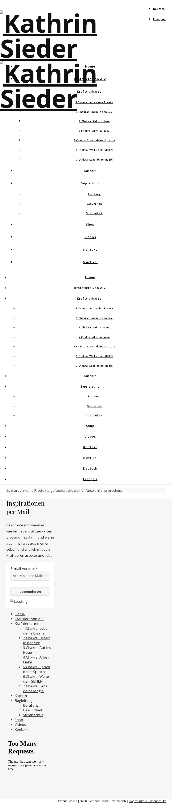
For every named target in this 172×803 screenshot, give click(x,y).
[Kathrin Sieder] (86, 48)
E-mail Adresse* (23, 568)
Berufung (94, 194)
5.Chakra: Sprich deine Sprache (94, 140)
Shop (90, 224)
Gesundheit (94, 204)
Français (159, 19)
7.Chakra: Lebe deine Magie (94, 159)
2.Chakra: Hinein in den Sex (94, 112)
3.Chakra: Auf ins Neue (94, 121)
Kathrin (90, 171)
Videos (90, 237)
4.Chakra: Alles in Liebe (94, 131)
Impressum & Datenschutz (147, 801)
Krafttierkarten (90, 91)
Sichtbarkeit (94, 213)
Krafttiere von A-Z (90, 79)
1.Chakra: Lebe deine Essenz (94, 102)
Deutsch (159, 9)
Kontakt (90, 249)
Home (90, 66)
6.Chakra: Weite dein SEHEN (94, 150)
